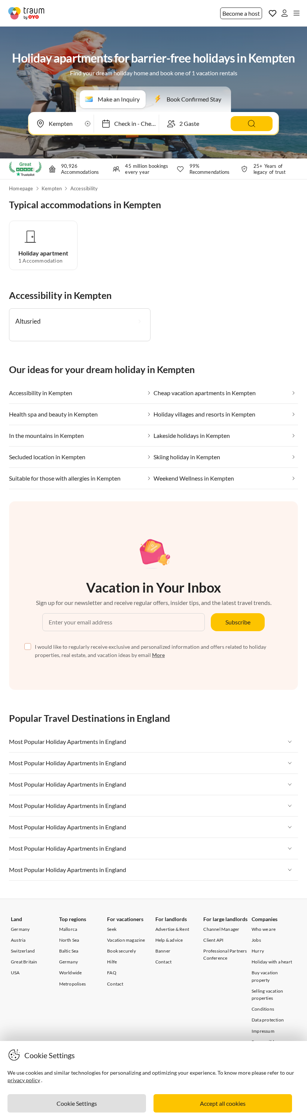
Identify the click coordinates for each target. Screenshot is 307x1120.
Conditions (263, 1009)
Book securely (121, 951)
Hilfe (112, 962)
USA (15, 972)
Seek (111, 929)
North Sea (69, 940)
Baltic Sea (69, 951)
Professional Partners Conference (225, 954)
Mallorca (68, 929)
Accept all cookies (223, 1103)
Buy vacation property (265, 976)
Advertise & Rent (172, 929)
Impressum (263, 1031)
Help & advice (169, 940)
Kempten (52, 188)
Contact (115, 984)
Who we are (264, 929)
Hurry (258, 951)
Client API (213, 940)
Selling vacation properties (267, 994)
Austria (18, 940)
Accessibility (84, 188)
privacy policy (23, 1080)
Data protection (268, 1020)
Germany (20, 929)
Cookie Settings (77, 1103)
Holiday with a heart (272, 962)
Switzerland (23, 951)
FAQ (111, 972)
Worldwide (70, 972)
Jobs (256, 940)
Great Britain (24, 962)
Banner (162, 951)
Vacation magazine (126, 940)
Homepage (21, 188)
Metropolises (72, 984)
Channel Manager (221, 929)
